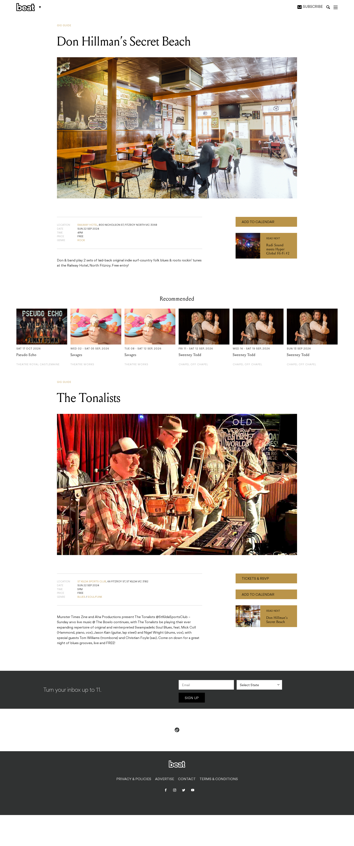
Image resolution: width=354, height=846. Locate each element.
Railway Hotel (87, 225)
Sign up (192, 698)
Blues (81, 597)
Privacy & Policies (133, 779)
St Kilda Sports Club (91, 581)
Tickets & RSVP (255, 578)
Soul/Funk (94, 597)
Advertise (164, 779)
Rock (81, 240)
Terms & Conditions (219, 779)
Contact (187, 779)
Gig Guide (64, 25)
